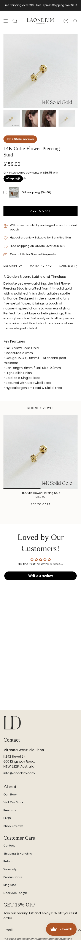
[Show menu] (5, 21)
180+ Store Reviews (20, 139)
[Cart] (74, 21)
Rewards (9, 810)
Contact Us (17, 254)
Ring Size (9, 885)
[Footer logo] (12, 723)
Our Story (10, 794)
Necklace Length (15, 893)
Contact (9, 845)
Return (8, 861)
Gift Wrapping (31, 192)
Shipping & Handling (17, 853)
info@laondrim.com (19, 773)
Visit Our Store (13, 802)
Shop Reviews (13, 826)
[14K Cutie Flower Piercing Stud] (40, 452)
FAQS (7, 818)
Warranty (9, 869)
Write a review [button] (40, 575)
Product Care (12, 877)
